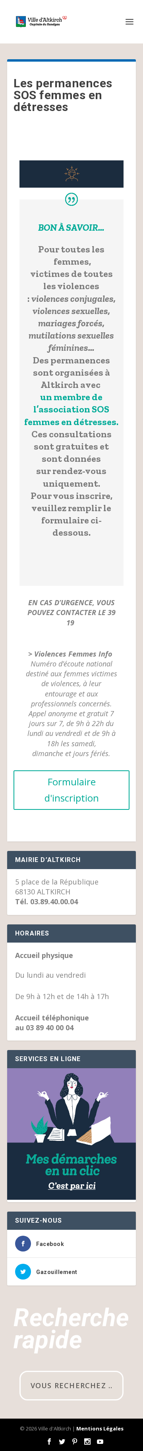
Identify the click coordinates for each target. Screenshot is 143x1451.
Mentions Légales (100, 1428)
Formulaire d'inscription (71, 789)
